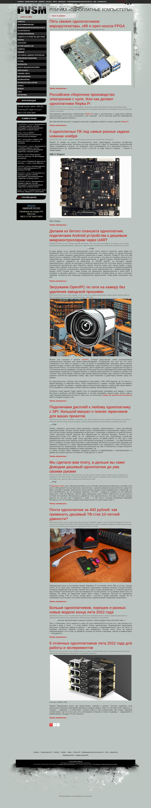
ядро (93, 479)
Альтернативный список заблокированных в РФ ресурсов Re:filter (31, 168)
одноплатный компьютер (58, 109)
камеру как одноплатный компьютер (117, 395)
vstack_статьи (71, 477)
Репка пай (128, 109)
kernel (76, 475)
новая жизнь (78, 245)
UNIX (127, 243)
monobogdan (105, 243)
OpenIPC (85, 360)
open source (23, 70)
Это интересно (24, 31)
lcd (103, 419)
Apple (55, 1)
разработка (22, 64)
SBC (84, 616)
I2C (72, 475)
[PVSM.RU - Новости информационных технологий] (31, 11)
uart (89, 295)
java (95, 243)
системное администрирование (31, 55)
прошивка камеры (79, 297)
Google (49, 1)
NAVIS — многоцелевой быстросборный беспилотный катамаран (29, 134)
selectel (71, 29)
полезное (125, 245)
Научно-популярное (26, 34)
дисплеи (70, 421)
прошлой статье (57, 486)
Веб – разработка (100, 1)
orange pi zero (122, 475)
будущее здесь (24, 73)
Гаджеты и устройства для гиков (31, 37)
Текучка (21, 40)
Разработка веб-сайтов (27, 82)
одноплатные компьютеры (95, 29)
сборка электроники (56, 111)
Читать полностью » (58, 88)
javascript (22, 43)
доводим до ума (105, 477)
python (20, 61)
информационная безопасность (31, 28)
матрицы (77, 421)
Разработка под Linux (118, 421)
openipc (75, 295)
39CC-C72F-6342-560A (26, 113)
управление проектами (27, 58)
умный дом (109, 139)
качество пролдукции (75, 107)
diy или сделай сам (26, 46)
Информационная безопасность (79, 1)
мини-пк (98, 524)
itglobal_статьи (102, 522)
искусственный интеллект (29, 67)
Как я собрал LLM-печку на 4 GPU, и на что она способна (30, 141)
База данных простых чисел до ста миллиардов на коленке (31, 156)
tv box (127, 522)
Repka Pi (89, 114)
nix (112, 243)
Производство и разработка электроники (94, 618)
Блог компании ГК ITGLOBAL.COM (65, 524)
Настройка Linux (55, 479)
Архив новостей (31, 1)
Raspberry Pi (53, 477)
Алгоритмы (22, 95)
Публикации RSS (68, 755)
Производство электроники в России (111, 109)
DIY (92, 243)
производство (73, 109)
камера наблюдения (99, 295)
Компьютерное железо (120, 477)
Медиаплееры (89, 524)
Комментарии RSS (82, 755)
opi (87, 475)
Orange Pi (108, 419)
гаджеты (21, 49)
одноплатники (80, 29)
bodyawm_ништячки (81, 243)
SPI (113, 419)
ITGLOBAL (92, 522)
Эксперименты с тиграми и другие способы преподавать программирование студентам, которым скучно (32, 127)
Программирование (26, 24)
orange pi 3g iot (112, 475)
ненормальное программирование (61, 245)
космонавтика (24, 79)
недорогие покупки (114, 524)
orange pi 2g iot (101, 475)
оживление (118, 245)
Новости (21, 21)
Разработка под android (77, 526)
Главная (20, 1)
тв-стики (95, 526)
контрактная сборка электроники (95, 107)
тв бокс (88, 526)
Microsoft (62, 1)
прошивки (89, 297)
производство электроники (87, 109)
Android (41, 1)
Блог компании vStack (84, 477)
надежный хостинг (31, 206)
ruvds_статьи (83, 295)
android (21, 52)
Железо (21, 89)
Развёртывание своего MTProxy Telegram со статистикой (32, 191)
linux (20, 92)
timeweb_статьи (118, 243)
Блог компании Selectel (95, 616)
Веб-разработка (24, 76)
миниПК (104, 524)
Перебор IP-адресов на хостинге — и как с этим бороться (31, 162)
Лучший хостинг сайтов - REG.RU (30, 106)
